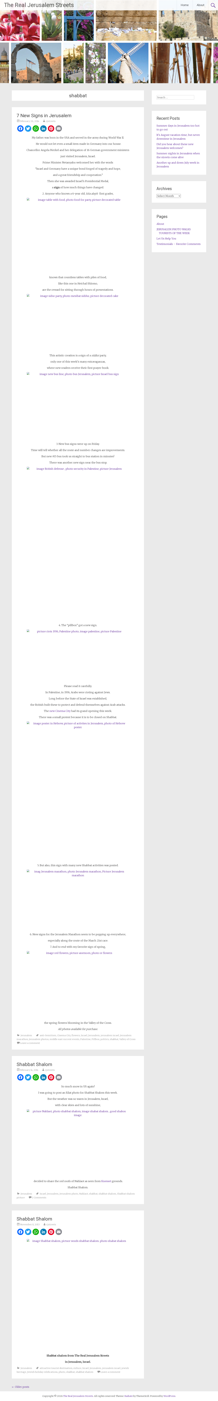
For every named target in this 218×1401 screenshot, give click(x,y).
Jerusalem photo (69, 1193)
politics (104, 1039)
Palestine (85, 1039)
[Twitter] (28, 128)
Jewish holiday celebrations (42, 1372)
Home (185, 5)
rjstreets (51, 121)
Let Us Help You (166, 238)
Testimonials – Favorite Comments (179, 244)
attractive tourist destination (56, 1368)
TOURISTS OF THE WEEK (174, 233)
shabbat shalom (107, 1193)
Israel (84, 1035)
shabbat (114, 1039)
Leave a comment (30, 1043)
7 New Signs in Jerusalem (44, 115)
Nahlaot (83, 1193)
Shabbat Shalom (34, 1064)
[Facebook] (20, 128)
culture (77, 1368)
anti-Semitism (48, 1035)
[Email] (59, 128)
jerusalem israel (110, 1035)
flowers (75, 1035)
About (200, 5)
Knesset (106, 1181)
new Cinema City (60, 711)
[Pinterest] (51, 128)
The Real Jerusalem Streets (39, 5)
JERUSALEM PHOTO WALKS (174, 229)
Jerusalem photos (39, 1039)
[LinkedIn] (43, 128)
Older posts (20, 1386)
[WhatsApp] (36, 128)
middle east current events (64, 1039)
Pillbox (95, 1039)
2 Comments (39, 1197)
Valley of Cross (127, 1039)
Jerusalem (26, 1035)
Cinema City (64, 1035)
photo (62, 1372)
